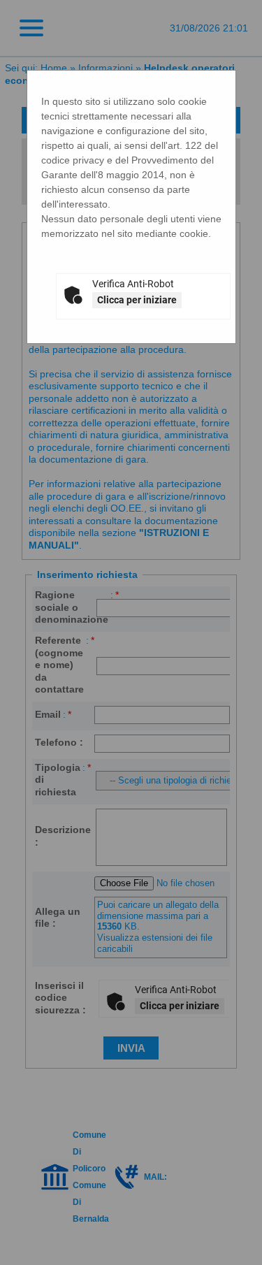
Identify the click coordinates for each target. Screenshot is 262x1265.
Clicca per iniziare (137, 299)
